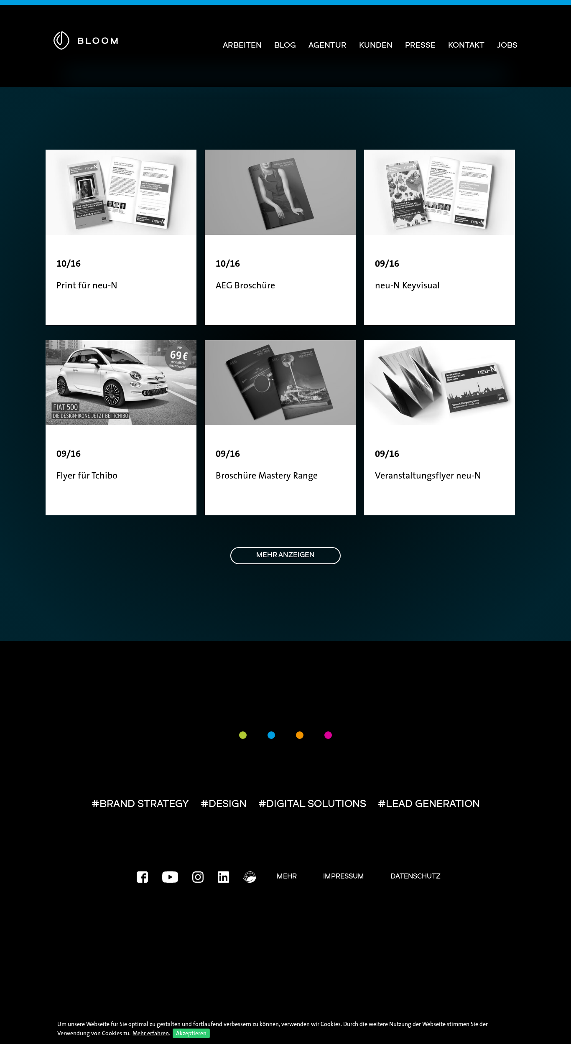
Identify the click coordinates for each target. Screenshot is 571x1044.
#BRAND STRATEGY (140, 805)
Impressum (343, 876)
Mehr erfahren (151, 1033)
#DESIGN (224, 805)
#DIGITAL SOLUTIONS (312, 805)
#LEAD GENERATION (429, 805)
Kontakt (466, 46)
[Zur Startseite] (86, 39)
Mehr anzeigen (285, 555)
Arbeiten (242, 46)
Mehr (287, 876)
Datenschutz (415, 876)
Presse (420, 46)
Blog (285, 46)
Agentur (327, 46)
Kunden (376, 46)
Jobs (507, 46)
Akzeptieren (191, 1033)
